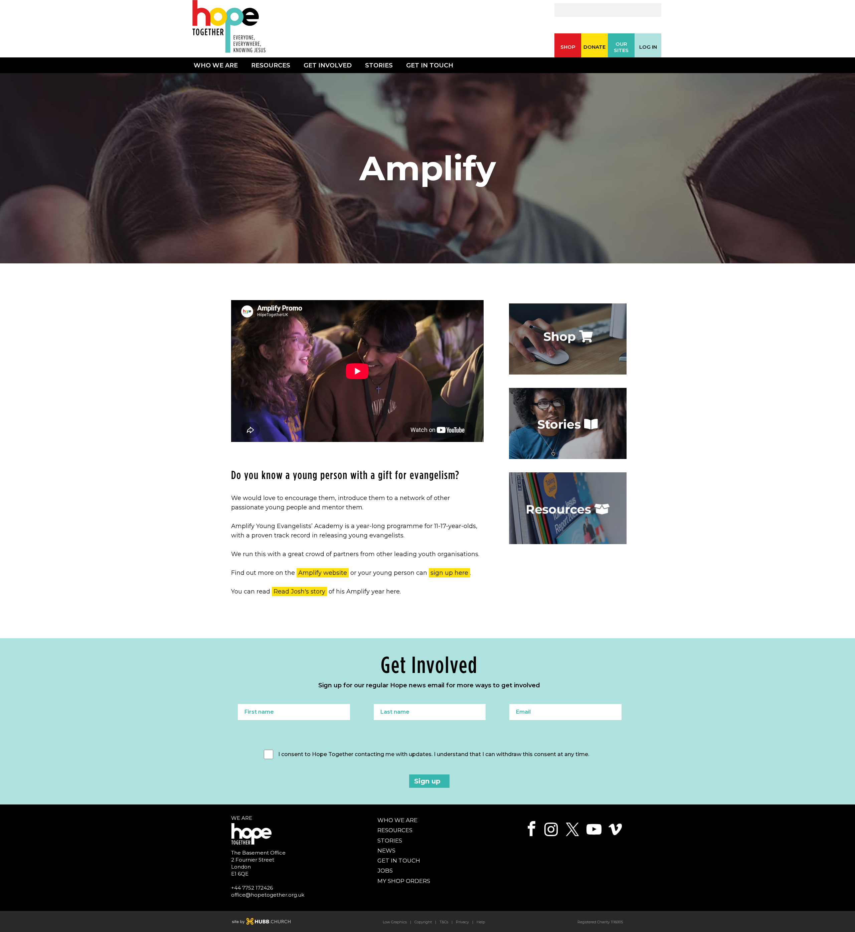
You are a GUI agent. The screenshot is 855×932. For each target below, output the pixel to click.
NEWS (386, 850)
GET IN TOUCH (398, 860)
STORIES (389, 840)
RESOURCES (394, 830)
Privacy (462, 922)
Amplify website (322, 572)
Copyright (423, 922)
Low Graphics (395, 922)
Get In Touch (429, 65)
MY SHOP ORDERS (403, 881)
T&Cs (444, 922)
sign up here (449, 572)
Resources (270, 65)
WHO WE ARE (397, 820)
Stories (379, 65)
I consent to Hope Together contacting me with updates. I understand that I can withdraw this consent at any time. (433, 754)
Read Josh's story (299, 591)
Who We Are (216, 65)
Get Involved (328, 65)
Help (481, 922)
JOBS (385, 870)
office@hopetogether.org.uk (267, 895)
